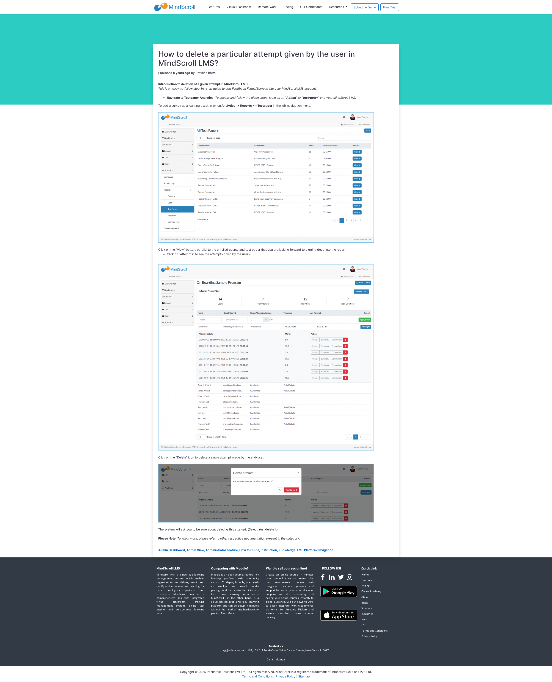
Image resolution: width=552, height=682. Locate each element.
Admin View (195, 550)
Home (365, 574)
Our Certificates (311, 7)
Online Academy (371, 591)
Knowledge (287, 550)
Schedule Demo (365, 7)
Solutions (366, 608)
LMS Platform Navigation (315, 550)
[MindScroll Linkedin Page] (332, 578)
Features (214, 7)
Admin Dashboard (171, 550)
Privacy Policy (369, 636)
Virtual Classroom (239, 7)
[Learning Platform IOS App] (338, 615)
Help (364, 619)
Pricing (288, 7)
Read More (227, 613)
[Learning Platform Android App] (338, 591)
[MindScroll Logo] (174, 7)
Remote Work (267, 7)
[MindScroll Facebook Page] (323, 578)
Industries (367, 614)
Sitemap (304, 676)
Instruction (269, 550)
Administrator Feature (221, 550)
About (365, 597)
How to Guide (249, 550)
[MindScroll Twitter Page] (341, 578)
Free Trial (389, 7)
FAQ (363, 625)
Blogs (364, 602)
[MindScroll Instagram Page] (349, 578)
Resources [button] (337, 7)
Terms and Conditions (374, 630)
